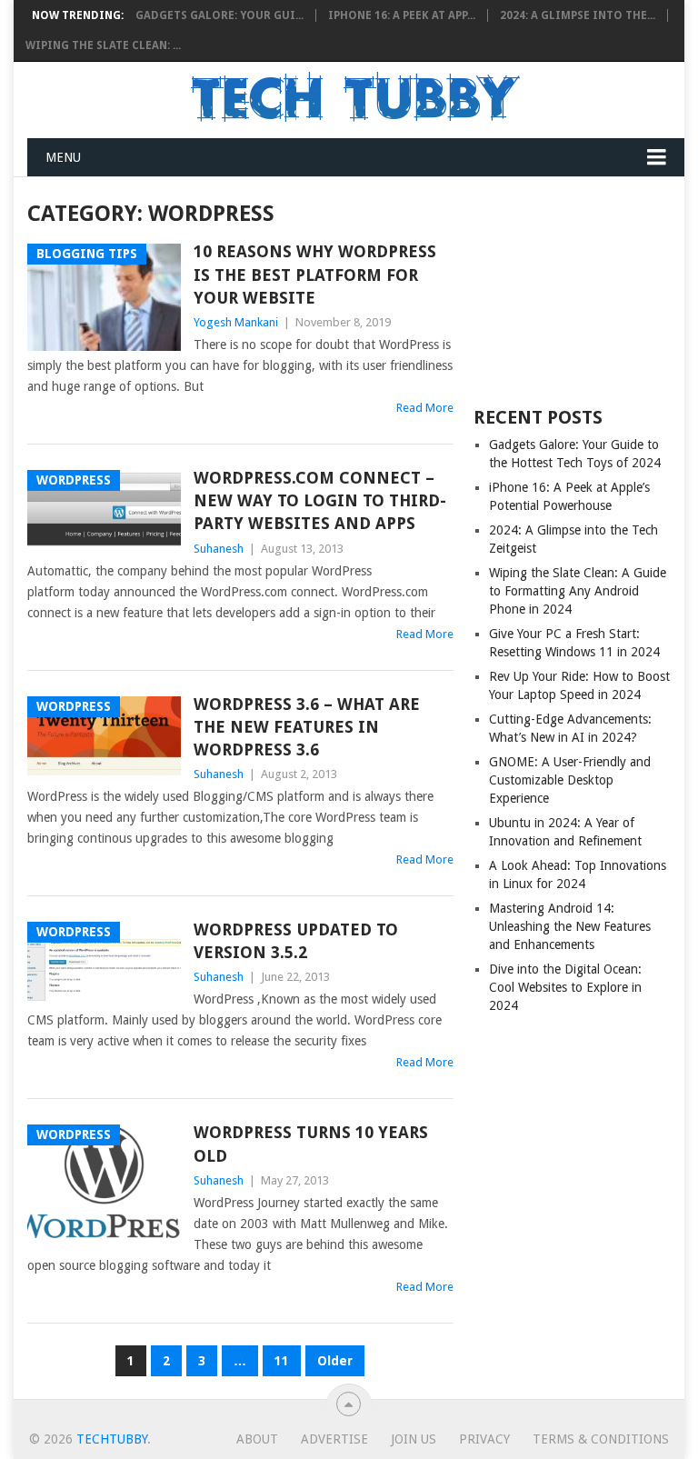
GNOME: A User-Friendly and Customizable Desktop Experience (570, 779)
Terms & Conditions (601, 1439)
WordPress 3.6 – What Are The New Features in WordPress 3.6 (307, 727)
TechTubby (111, 1439)
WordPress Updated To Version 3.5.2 (296, 941)
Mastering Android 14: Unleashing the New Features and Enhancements (570, 926)
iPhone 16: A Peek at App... (401, 15)
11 (281, 1361)
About (257, 1439)
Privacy (484, 1439)
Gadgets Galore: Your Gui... (219, 15)
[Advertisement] (572, 290)
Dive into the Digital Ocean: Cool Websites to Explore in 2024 (565, 987)
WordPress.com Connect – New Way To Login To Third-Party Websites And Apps (320, 500)
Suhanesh (219, 548)
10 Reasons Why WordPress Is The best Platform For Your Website (315, 274)
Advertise (334, 1439)
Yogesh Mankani (236, 322)
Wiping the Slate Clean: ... (103, 45)
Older (335, 1361)
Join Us (413, 1439)
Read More (425, 408)
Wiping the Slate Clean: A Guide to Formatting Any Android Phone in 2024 (577, 590)
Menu (63, 157)
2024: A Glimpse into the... (577, 15)
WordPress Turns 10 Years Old (311, 1143)
